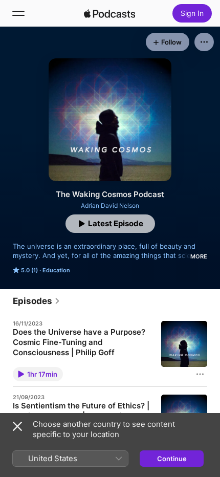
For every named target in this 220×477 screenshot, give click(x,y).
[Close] (17, 426)
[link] (36, 301)
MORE (198, 256)
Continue (172, 458)
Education (56, 270)
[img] (109, 13)
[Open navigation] (18, 13)
